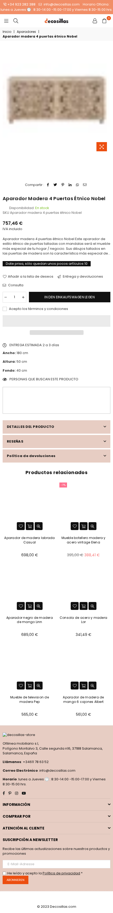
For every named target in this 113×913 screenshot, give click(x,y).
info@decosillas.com (61, 4)
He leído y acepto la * (45, 873)
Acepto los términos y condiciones (38, 309)
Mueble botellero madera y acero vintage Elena (83, 540)
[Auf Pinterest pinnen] (63, 185)
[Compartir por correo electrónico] (85, 185)
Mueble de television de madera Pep (29, 699)
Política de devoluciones (31, 455)
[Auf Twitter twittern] (56, 185)
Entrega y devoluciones (82, 276)
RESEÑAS (15, 441)
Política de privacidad (61, 873)
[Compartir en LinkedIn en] (70, 185)
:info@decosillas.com (56, 770)
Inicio (7, 32)
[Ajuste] (95, 21)
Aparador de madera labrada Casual (29, 540)
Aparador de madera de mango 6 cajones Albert (83, 699)
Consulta (15, 285)
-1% (63, 485)
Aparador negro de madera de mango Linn (29, 619)
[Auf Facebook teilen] (48, 185)
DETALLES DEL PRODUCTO (30, 426)
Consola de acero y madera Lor (83, 619)
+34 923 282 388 (21, 4)
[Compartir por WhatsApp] (78, 185)
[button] (56, 321)
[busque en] (15, 21)
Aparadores (26, 32)
